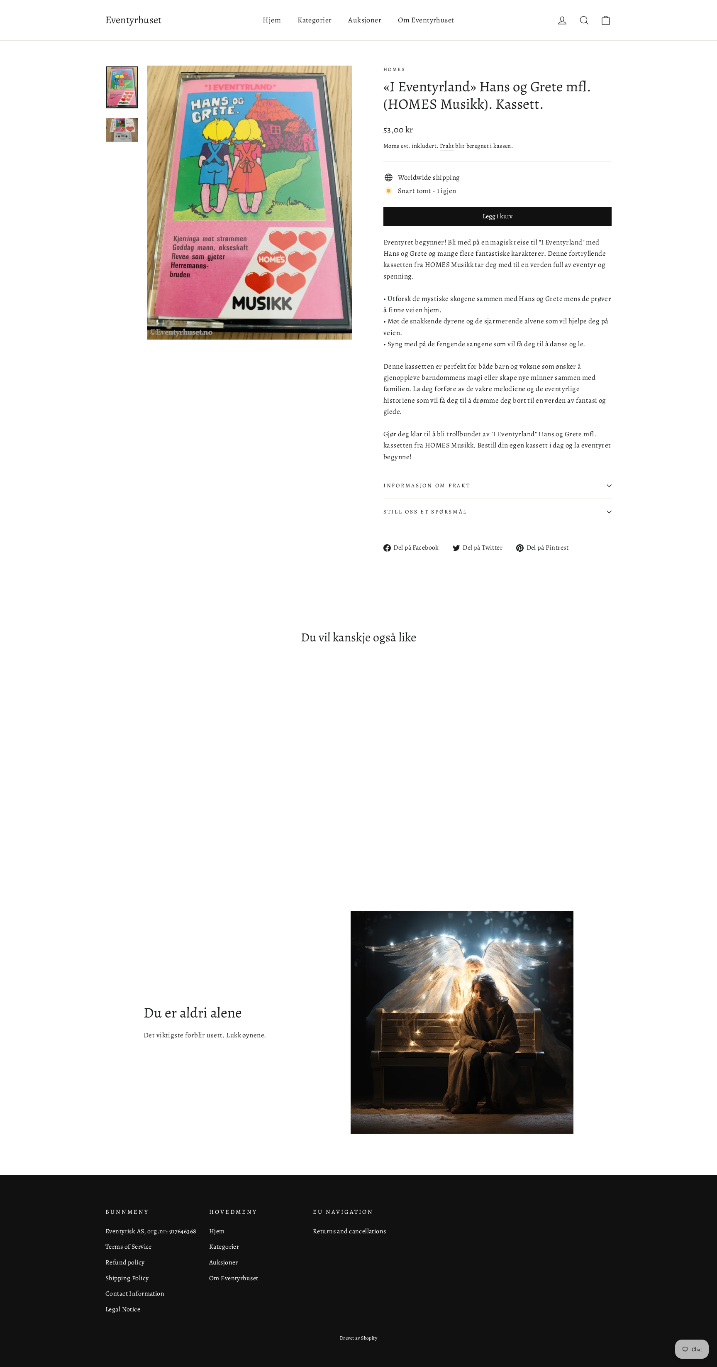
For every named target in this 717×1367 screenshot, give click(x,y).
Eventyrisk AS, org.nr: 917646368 (151, 1231)
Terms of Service (128, 1246)
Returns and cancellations (349, 1231)
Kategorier (315, 20)
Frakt (447, 146)
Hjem (272, 20)
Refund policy (125, 1262)
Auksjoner (364, 20)
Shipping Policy (127, 1278)
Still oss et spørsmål (425, 512)
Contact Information (134, 1293)
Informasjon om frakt (426, 485)
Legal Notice (122, 1309)
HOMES (394, 69)
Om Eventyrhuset (426, 20)
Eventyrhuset (133, 20)
